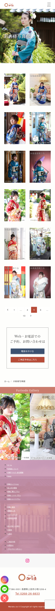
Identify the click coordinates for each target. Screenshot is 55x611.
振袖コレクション (13, 484)
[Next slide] (50, 426)
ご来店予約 (11, 542)
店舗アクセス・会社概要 (15, 472)
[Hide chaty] (5, 598)
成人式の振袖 (12, 488)
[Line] (5, 589)
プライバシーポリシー (14, 549)
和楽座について (12, 469)
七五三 (9, 534)
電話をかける (27, 351)
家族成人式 (11, 511)
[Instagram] (5, 580)
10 (24, 315)
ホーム (9, 465)
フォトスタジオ (12, 514)
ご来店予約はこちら (27, 359)
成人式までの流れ (13, 526)
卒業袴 (9, 530)
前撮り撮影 (11, 507)
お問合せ (10, 545)
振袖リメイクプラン (13, 499)
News (9, 476)
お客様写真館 (12, 518)
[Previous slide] (4, 426)
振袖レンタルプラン (14, 495)
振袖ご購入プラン (13, 492)
